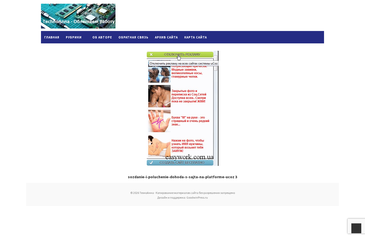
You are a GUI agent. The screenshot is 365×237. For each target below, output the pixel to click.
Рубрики (74, 37)
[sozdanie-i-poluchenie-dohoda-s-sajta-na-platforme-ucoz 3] (182, 108)
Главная (51, 37)
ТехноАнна (78, 16)
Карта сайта (195, 37)
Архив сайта (166, 37)
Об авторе (102, 37)
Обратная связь (133, 37)
